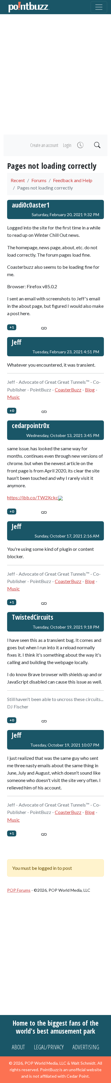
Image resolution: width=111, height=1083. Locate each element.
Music (13, 397)
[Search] (97, 145)
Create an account (44, 145)
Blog (90, 389)
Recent (18, 180)
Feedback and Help (72, 180)
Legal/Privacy (49, 1047)
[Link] (44, 327)
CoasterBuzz (68, 389)
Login (67, 145)
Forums (38, 180)
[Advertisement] (55, 74)
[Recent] (80, 145)
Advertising (86, 1047)
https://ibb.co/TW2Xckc (32, 497)
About (18, 1047)
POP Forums (18, 890)
